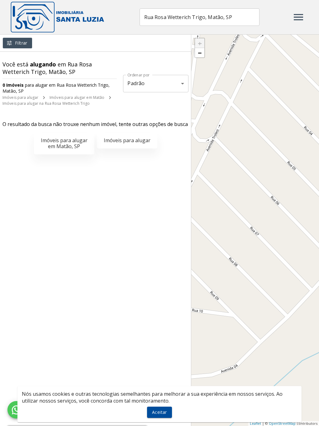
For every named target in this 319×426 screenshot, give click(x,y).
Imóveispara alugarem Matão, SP (64, 143)
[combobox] (199, 17)
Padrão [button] (136, 83)
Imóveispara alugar (127, 140)
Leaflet (255, 423)
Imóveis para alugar (20, 97)
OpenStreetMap (282, 423)
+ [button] (200, 43)
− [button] (200, 52)
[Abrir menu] (298, 17)
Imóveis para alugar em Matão (77, 97)
